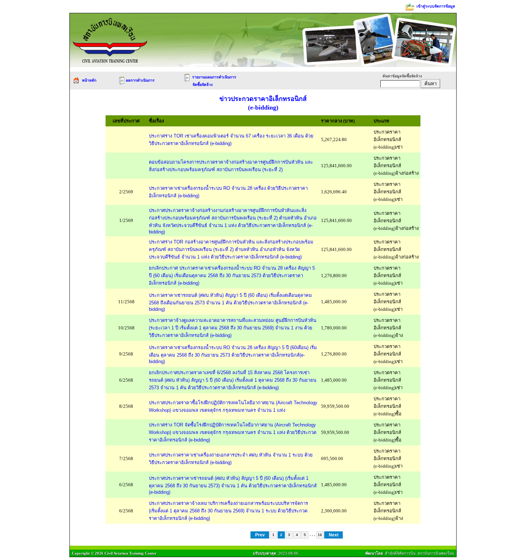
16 (320, 535)
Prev (260, 534)
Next (334, 534)
